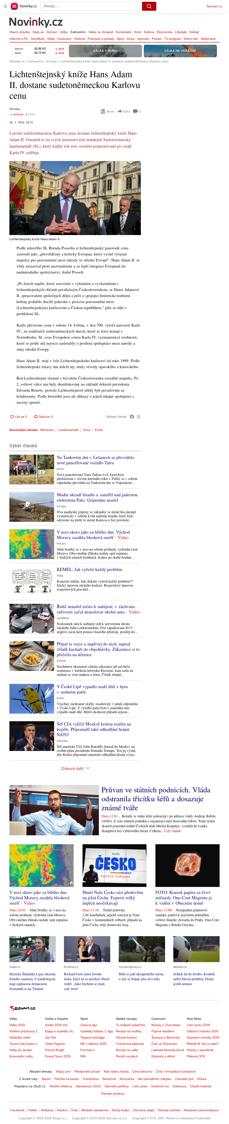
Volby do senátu (20, 1050)
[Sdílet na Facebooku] (132, 416)
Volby (64, 32)
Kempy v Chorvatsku (166, 1025)
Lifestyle (181, 32)
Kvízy (131, 38)
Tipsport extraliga (92, 1037)
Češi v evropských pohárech (176, 1071)
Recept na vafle (127, 1050)
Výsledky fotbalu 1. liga (96, 1031)
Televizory (179, 1086)
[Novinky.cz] (36, 23)
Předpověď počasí (87, 1071)
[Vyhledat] (149, 6)
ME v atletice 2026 (93, 1044)
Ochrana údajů (143, 1110)
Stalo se (38, 32)
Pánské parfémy (112, 1093)
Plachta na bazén (66, 1079)
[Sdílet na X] (138, 416)
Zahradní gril (184, 1079)
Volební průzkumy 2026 (26, 1031)
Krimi (137, 32)
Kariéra (62, 1110)
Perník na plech (127, 1056)
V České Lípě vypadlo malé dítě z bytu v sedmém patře (92, 689)
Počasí (156, 38)
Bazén (46, 1079)
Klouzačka (127, 1079)
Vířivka (201, 1079)
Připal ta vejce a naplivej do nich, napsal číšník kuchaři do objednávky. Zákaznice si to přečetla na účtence (98, 649)
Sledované (208, 38)
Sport (120, 38)
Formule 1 (87, 1050)
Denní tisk (191, 38)
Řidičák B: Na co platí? (203, 1044)
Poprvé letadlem (162, 1031)
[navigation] (5, 6)
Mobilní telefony (61, 1086)
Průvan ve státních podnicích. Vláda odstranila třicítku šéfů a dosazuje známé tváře (156, 798)
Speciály (143, 38)
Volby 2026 (17, 1025)
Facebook (17, 1110)
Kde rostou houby (116, 1071)
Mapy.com (63, 1071)
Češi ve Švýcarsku (164, 1044)
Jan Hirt (50, 1037)
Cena (86, 430)
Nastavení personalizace (201, 1110)
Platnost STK (196, 1056)
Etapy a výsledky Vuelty (61, 1031)
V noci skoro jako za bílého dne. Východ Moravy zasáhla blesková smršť (93, 534)
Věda (51, 38)
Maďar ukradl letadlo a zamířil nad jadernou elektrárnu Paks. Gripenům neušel (97, 497)
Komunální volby (21, 1056)
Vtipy (60, 575)
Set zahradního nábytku (155, 1079)
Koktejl (194, 32)
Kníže (99, 430)
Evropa (61, 506)
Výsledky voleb (19, 1037)
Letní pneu (140, 1086)
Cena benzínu (142, 1071)
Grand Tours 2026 (58, 1056)
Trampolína (91, 1079)
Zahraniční (78, 32)
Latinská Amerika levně (167, 1050)
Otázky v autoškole (200, 1050)
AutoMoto (38, 38)
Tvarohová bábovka (130, 1044)
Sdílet (126, 111)
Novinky (14, 109)
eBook (110, 111)
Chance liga (88, 1025)
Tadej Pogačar (55, 1044)
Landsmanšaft (68, 430)
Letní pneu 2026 (198, 1025)
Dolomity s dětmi (163, 1056)
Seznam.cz (214, 6)
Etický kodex (120, 1110)
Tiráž (74, 1110)
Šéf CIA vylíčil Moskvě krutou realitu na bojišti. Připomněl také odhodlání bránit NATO (94, 729)
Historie (79, 38)
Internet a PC (18, 38)
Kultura (149, 32)
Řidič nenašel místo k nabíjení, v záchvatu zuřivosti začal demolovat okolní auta (96, 609)
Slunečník (109, 1079)
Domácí (52, 32)
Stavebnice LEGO (88, 1086)
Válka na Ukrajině (100, 32)
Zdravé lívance (126, 1037)
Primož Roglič (54, 1050)
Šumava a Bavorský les (167, 1037)
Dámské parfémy (117, 1086)
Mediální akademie (94, 1110)
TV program (172, 38)
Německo (47, 430)
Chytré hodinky (200, 1086)
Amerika (62, 740)
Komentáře (123, 32)
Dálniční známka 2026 (202, 1031)
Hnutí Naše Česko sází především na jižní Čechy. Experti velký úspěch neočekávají (113, 897)
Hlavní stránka (19, 32)
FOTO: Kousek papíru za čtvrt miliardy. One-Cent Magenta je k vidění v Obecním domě (183, 897)
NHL (83, 1056)
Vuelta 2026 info (56, 1025)
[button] (75, 198)
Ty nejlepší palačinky (130, 1025)
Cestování (64, 38)
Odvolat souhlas (169, 1110)
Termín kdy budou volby (26, 1044)
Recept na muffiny (129, 1031)
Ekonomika (164, 32)
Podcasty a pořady (101, 38)
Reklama (47, 1110)
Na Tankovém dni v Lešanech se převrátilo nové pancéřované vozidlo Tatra (95, 460)
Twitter (32, 1110)
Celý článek (172, 830)
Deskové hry (160, 1086)
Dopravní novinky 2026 (203, 1037)
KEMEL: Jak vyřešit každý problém (89, 569)
